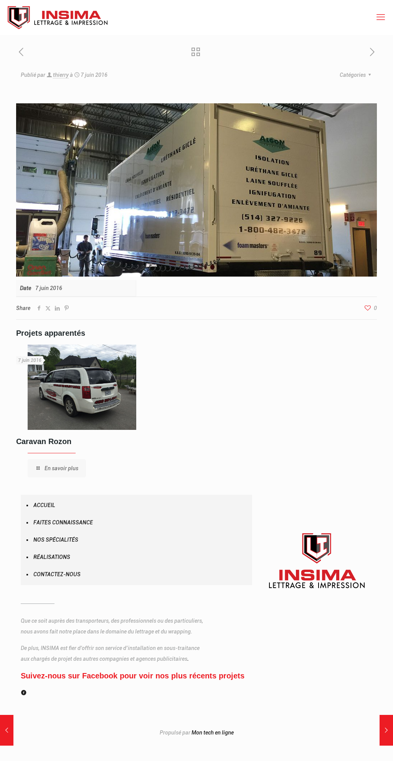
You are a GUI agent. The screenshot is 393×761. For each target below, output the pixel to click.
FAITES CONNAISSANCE (63, 522)
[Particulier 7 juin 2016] (386, 730)
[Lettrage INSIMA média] (57, 17)
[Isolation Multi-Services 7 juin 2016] (6, 730)
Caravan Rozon (43, 441)
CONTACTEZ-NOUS (57, 574)
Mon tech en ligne (213, 732)
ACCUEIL (44, 505)
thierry (61, 75)
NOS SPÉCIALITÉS (55, 540)
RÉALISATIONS (51, 557)
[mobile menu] (380, 17)
